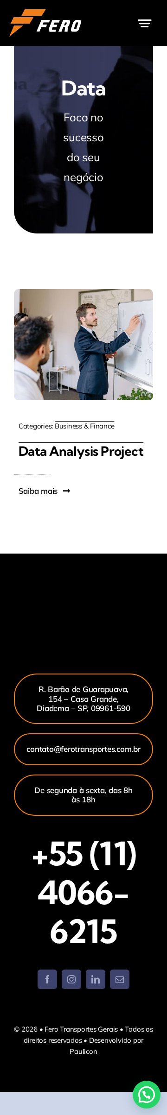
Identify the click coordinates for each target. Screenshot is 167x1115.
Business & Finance (84, 426)
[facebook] (47, 979)
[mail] (119, 979)
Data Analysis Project (81, 451)
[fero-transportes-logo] (45, 13)
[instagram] (71, 979)
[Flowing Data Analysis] (83, 293)
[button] (147, 1095)
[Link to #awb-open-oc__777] (144, 23)
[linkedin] (95, 979)
